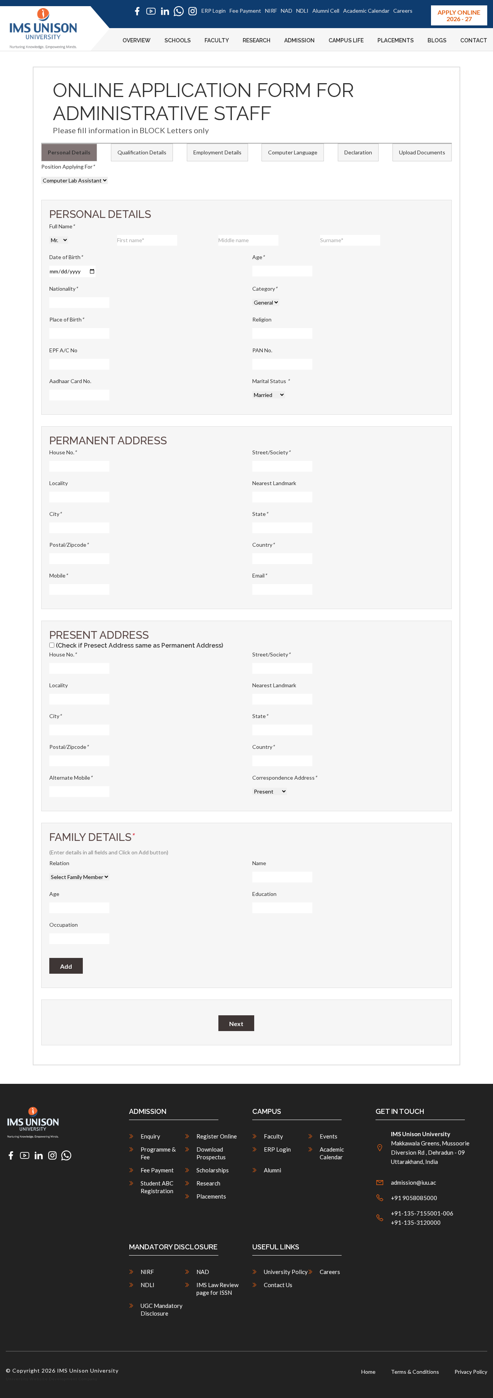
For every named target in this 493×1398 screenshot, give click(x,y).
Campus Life (346, 40)
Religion (262, 319)
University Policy (286, 1271)
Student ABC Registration (157, 1187)
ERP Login (213, 10)
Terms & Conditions (415, 1371)
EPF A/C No (63, 350)
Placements (395, 40)
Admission (299, 40)
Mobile (58, 575)
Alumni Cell (325, 10)
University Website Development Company (51, 1378)
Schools (177, 40)
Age (258, 257)
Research (256, 40)
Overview (136, 40)
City (55, 514)
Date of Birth (66, 257)
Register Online (216, 1136)
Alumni (272, 1170)
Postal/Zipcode (69, 544)
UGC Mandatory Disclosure (162, 1309)
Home (368, 1371)
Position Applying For (68, 166)
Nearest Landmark (274, 483)
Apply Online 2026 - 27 (459, 15)
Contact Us (278, 1284)
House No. (63, 452)
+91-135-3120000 (416, 1222)
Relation (59, 863)
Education (264, 894)
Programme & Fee (158, 1153)
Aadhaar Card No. (70, 381)
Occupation (63, 924)
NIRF (271, 10)
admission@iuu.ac (413, 1182)
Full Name (62, 226)
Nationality (63, 288)
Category (264, 288)
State (260, 514)
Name (259, 863)
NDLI (302, 10)
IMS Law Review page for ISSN (217, 1288)
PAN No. (262, 350)
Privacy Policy (470, 1371)
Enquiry (150, 1136)
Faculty (217, 40)
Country (263, 544)
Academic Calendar (366, 10)
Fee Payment (245, 10)
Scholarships (212, 1170)
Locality (58, 483)
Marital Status (271, 381)
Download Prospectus (211, 1153)
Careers (403, 10)
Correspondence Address (284, 777)
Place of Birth (66, 319)
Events (328, 1136)
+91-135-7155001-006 (422, 1213)
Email (259, 575)
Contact (473, 40)
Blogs (437, 40)
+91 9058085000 (414, 1197)
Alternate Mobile (70, 777)
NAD (286, 10)
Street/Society (271, 452)
